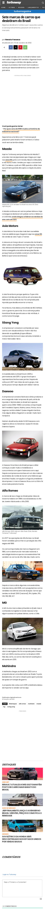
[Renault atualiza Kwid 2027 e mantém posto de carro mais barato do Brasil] (22, 774)
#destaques (13, 704)
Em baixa (5, 834)
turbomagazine (22, 11)
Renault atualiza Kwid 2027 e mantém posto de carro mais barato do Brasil (22, 787)
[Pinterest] (20, 47)
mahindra (31, 704)
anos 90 (8, 160)
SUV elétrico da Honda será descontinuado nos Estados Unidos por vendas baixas (21, 839)
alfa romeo (22, 704)
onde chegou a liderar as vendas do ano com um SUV (22, 218)
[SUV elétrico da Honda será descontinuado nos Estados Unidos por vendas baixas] (22, 826)
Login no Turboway (9, 874)
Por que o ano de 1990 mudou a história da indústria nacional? (21, 130)
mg (4, 707)
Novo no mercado (8, 808)
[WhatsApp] (25, 47)
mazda (38, 704)
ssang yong (11, 707)
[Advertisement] (22, 99)
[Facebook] (11, 47)
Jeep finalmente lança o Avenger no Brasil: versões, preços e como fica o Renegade (22, 813)
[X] (16, 47)
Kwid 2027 (5, 782)
